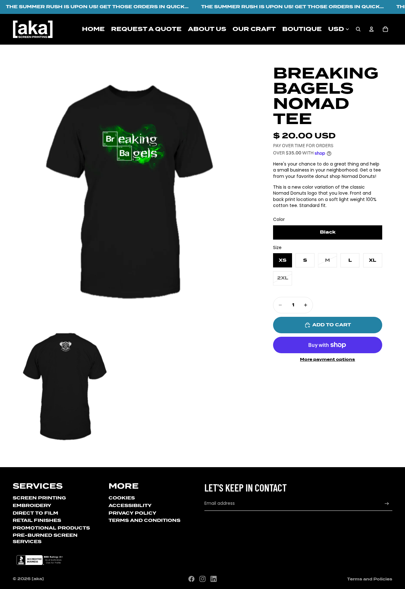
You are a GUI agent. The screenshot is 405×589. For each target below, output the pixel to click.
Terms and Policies (369, 579)
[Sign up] (386, 503)
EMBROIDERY (32, 505)
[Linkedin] (213, 579)
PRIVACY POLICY (132, 513)
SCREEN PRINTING (39, 497)
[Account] (371, 29)
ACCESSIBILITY (130, 505)
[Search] (358, 29)
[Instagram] (202, 579)
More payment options (327, 359)
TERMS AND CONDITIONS (144, 520)
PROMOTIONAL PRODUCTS (51, 527)
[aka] (38, 578)
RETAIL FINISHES (37, 520)
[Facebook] (191, 579)
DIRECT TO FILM (35, 513)
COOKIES (122, 497)
